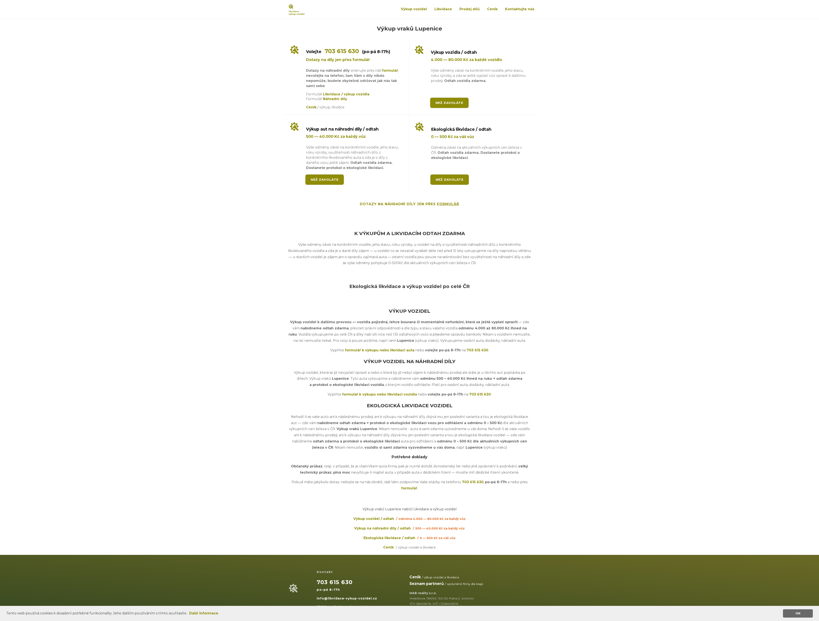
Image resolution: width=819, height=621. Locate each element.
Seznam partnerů (427, 583)
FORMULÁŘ (448, 204)
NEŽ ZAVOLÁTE (449, 103)
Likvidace (443, 9)
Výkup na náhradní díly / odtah (409, 528)
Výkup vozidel (414, 9)
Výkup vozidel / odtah (409, 519)
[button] (188, 613)
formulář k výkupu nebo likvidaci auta (379, 350)
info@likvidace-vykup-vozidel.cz (347, 598)
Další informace (203, 613)
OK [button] (798, 613)
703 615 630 (342, 51)
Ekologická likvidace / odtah (409, 538)
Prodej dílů (469, 9)
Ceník (492, 9)
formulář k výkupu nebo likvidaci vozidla (379, 394)
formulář (390, 70)
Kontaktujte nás (519, 9)
